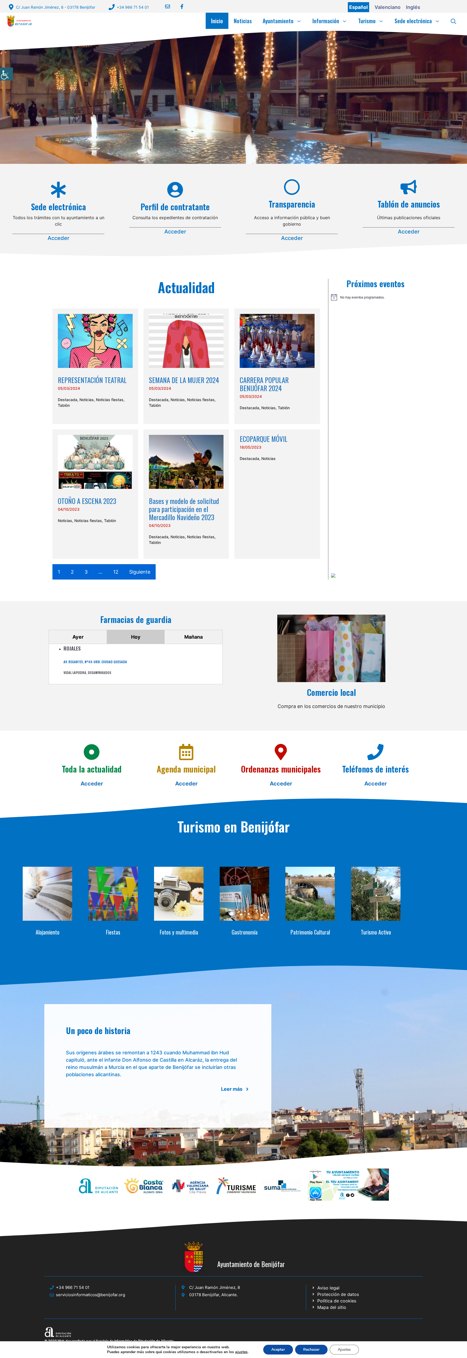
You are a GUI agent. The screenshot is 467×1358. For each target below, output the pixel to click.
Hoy (136, 637)
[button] (453, 21)
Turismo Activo (376, 932)
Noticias (243, 21)
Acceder (58, 238)
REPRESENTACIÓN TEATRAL (92, 380)
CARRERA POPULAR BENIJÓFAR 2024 (264, 384)
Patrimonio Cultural (310, 932)
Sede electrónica (413, 21)
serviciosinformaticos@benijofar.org (90, 1294)
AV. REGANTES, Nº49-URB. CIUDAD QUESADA (95, 661)
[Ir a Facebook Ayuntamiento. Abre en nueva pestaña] (178, 6)
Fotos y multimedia (179, 932)
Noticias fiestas (110, 399)
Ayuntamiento (278, 21)
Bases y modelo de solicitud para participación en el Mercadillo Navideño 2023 (184, 509)
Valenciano (388, 7)
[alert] (375, 297)
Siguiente (139, 572)
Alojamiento (47, 932)
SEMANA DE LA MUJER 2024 (184, 380)
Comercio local (331, 692)
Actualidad (186, 287)
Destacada (67, 399)
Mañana (193, 637)
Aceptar (278, 1349)
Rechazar (311, 1349)
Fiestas (113, 932)
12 (115, 572)
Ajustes (344, 1349)
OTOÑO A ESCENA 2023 (87, 501)
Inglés (413, 7)
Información (325, 21)
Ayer (78, 637)
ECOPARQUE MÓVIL (264, 439)
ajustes (241, 1352)
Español (358, 7)
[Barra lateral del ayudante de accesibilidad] (6, 73)
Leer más (231, 1089)
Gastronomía (245, 932)
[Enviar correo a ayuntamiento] (164, 6)
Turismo (367, 21)
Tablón (64, 405)
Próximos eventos (375, 283)
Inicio (217, 21)
